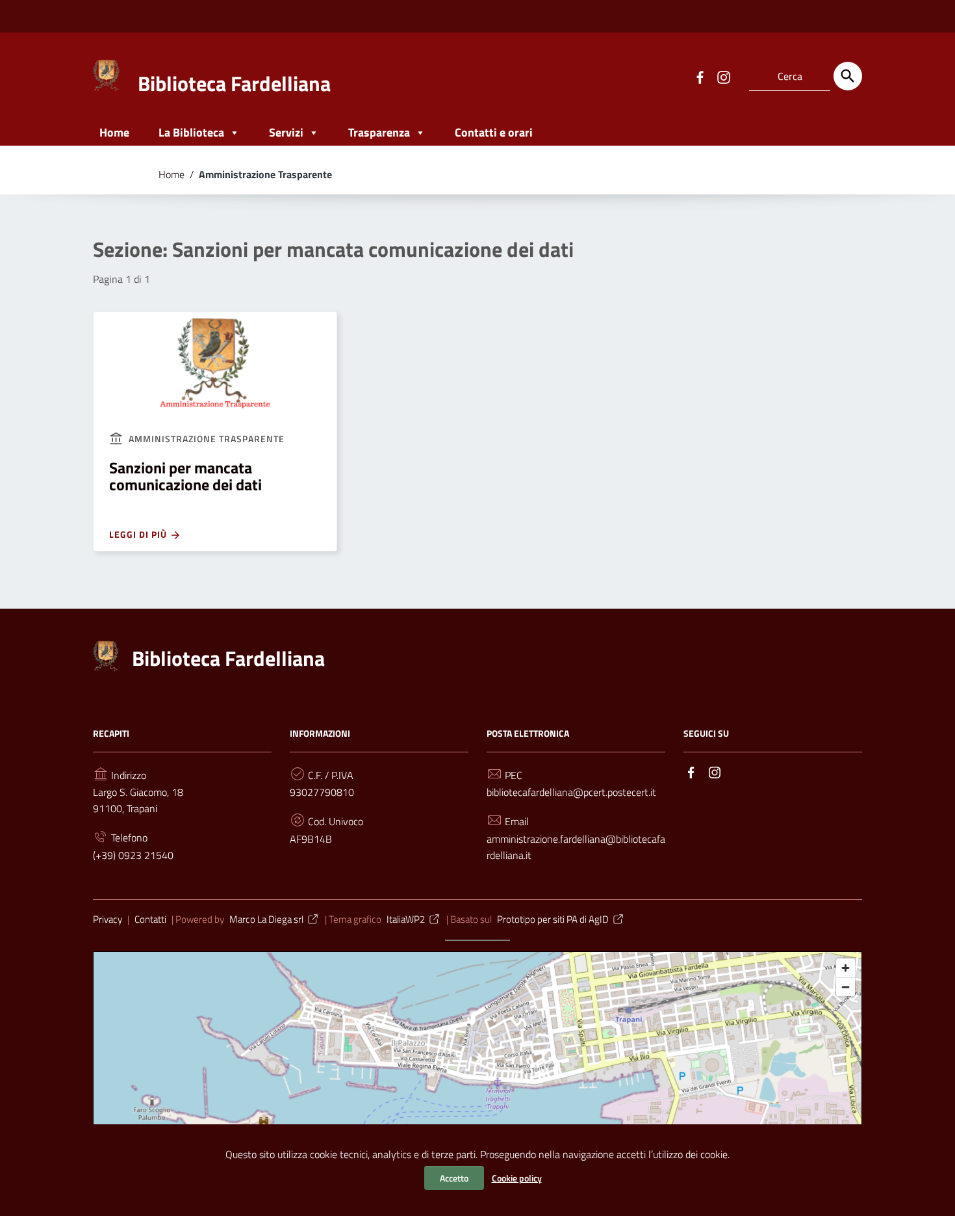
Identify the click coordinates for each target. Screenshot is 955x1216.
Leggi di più (139, 534)
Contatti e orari (494, 132)
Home (114, 132)
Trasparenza (379, 132)
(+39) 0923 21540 (133, 855)
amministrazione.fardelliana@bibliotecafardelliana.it (576, 847)
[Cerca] (848, 76)
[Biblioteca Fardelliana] (107, 74)
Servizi (286, 132)
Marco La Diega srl (266, 919)
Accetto (454, 1178)
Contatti (150, 919)
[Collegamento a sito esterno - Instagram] (723, 76)
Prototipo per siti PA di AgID (553, 919)
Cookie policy (517, 1178)
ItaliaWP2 (406, 919)
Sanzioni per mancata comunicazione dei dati (185, 476)
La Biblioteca (191, 132)
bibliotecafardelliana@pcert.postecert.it (571, 792)
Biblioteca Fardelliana (234, 83)
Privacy (107, 919)
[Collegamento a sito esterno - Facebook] (699, 76)
